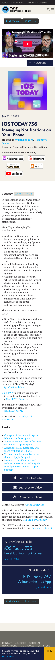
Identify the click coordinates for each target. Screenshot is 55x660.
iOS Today (30, 21)
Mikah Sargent (24, 140)
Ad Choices (27, 645)
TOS (39, 645)
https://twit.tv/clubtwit (14, 387)
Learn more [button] (7, 656)
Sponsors (42, 3)
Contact (7, 643)
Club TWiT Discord (16, 399)
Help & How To (23, 193)
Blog (21, 3)
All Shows (13, 21)
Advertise (20, 643)
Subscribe (31, 3)
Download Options (30, 497)
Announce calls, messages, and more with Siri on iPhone (21, 449)
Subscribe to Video (30, 487)
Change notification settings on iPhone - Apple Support (21, 437)
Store (46, 645)
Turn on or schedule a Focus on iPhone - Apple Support (21, 456)
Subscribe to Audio (30, 478)
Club (15, 3)
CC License (34, 643)
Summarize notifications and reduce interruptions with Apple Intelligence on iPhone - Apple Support (22, 465)
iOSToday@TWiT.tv (12, 411)
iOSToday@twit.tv (34, 504)
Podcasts (7, 3)
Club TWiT (8, 393)
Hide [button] (49, 651)
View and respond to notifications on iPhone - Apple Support (22, 443)
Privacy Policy (10, 645)
